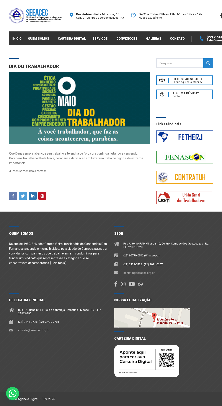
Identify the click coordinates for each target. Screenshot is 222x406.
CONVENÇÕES (126, 38)
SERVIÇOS (100, 38)
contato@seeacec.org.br (139, 272)
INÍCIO (16, 38)
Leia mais (58, 263)
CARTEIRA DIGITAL (72, 38)
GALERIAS (153, 38)
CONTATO (177, 38)
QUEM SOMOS (38, 38)
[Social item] (116, 284)
